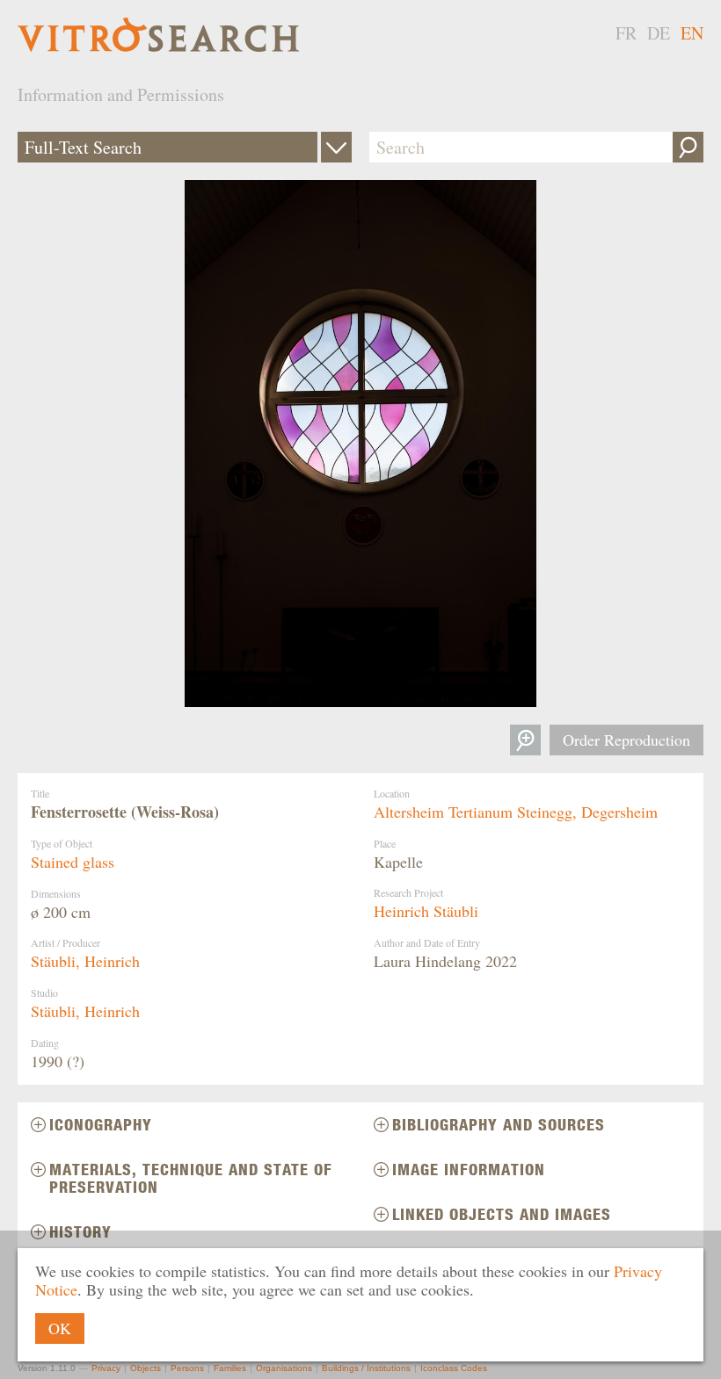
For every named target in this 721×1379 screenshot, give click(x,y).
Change (336, 147)
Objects (145, 1368)
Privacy (105, 1368)
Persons (187, 1368)
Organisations (284, 1368)
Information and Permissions (121, 94)
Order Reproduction (626, 739)
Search (688, 147)
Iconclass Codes (453, 1368)
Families (230, 1368)
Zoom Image (525, 740)
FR (626, 33)
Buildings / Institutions (366, 1368)
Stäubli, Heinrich (85, 960)
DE (658, 33)
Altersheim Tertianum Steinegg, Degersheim (516, 811)
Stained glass (72, 861)
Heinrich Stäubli (426, 910)
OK (59, 1328)
